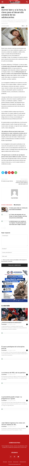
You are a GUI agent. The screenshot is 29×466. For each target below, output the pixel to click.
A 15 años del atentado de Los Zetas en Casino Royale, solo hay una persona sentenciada (18, 216)
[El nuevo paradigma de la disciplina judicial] (14, 338)
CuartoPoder (14, 198)
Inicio (2, 5)
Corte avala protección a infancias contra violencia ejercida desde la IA (22, 182)
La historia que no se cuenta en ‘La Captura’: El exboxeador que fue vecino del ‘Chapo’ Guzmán (17, 223)
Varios (6, 5)
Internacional (15, 461)
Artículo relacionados (6, 204)
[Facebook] (10, 456)
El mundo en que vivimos (7, 181)
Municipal (5, 461)
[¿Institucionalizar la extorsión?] (14, 314)
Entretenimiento (23, 461)
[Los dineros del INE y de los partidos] (14, 364)
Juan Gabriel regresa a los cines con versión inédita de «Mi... (13, 423)
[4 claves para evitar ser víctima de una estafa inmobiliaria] (4, 209)
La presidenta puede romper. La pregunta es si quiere (11, 397)
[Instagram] (14, 456)
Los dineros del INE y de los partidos (13, 372)
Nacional (10, 461)
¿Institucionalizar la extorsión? (11, 322)
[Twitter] (18, 456)
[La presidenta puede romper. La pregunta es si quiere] (14, 388)
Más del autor (17, 204)
